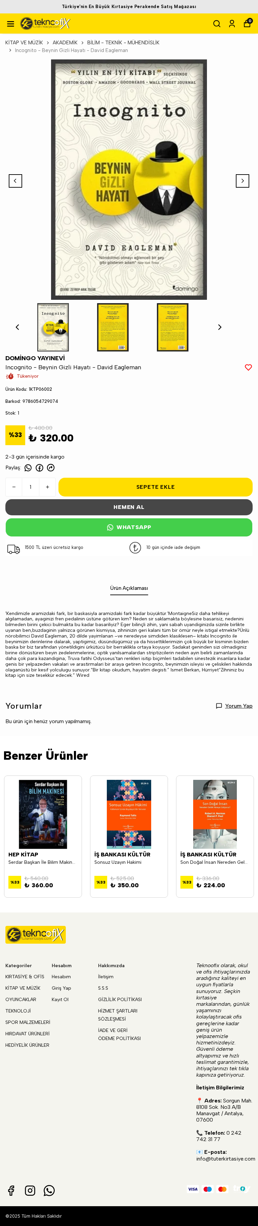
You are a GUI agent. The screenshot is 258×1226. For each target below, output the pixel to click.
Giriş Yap (61, 988)
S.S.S (103, 988)
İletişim (106, 977)
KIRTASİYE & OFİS (24, 977)
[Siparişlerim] (232, 23)
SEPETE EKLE (155, 487)
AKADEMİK (65, 43)
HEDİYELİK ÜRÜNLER (27, 1045)
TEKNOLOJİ (18, 1011)
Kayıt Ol (60, 999)
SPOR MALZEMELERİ (27, 1022)
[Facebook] (10, 1190)
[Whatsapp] (49, 1190)
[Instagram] (30, 1190)
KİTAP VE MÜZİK (24, 43)
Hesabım (61, 977)
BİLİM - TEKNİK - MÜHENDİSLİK (123, 43)
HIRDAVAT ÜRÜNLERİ (27, 1034)
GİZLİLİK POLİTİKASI (120, 999)
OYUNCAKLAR (20, 999)
